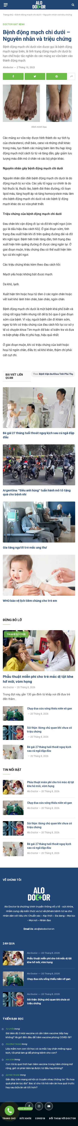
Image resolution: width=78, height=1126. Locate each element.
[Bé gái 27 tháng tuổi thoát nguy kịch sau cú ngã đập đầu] (39, 407)
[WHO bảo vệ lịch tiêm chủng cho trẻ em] (39, 575)
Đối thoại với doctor (62, 1118)
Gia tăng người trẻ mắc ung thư (25, 547)
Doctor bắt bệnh (14, 24)
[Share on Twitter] (35, 76)
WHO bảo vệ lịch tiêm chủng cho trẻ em (30, 601)
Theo (53, 374)
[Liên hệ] (9, 1111)
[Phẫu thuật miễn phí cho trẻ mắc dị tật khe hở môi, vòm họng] (39, 650)
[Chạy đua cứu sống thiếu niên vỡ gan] (13, 713)
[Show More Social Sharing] (71, 76)
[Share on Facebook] (13, 76)
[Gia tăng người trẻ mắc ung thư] (39, 522)
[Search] (72, 5)
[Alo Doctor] (39, 5)
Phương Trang (13, 1044)
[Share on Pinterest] (56, 76)
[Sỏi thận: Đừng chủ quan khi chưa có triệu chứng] (13, 732)
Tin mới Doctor (16, 634)
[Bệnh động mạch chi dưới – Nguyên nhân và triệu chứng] (37, 121)
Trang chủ (8, 14)
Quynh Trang (13, 1075)
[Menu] (6, 5)
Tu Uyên (10, 1029)
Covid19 (40, 1118)
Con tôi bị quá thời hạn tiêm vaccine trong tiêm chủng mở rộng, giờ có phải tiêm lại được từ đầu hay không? (39, 1066)
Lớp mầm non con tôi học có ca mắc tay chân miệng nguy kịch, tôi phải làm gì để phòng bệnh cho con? (39, 1050)
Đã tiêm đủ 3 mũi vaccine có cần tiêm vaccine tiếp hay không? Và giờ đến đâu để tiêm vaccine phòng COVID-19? (39, 1035)
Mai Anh (10, 1059)
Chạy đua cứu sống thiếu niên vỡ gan (49, 708)
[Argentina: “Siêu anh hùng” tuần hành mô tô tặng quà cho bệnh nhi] (39, 464)
